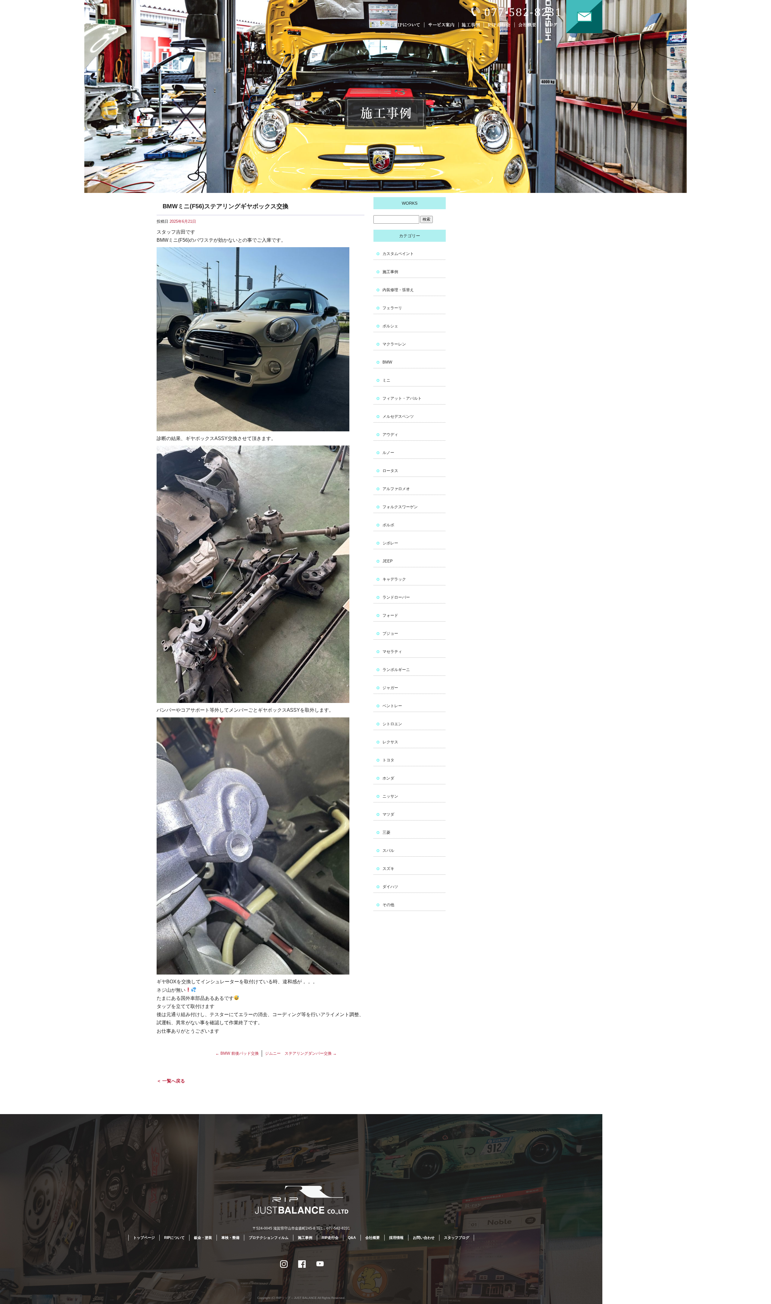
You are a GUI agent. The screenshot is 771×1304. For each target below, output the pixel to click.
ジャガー (390, 687)
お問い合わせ (584, 16)
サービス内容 (441, 25)
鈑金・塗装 (203, 1238)
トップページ (381, 25)
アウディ (390, 434)
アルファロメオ (396, 489)
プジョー (390, 633)
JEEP (387, 561)
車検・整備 (230, 1238)
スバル (388, 850)
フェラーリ (392, 308)
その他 (388, 904)
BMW (387, 362)
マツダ (388, 814)
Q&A (352, 1238)
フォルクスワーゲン (400, 507)
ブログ (555, 25)
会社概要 (528, 25)
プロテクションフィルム (269, 1238)
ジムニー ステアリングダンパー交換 (301, 1053)
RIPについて (408, 25)
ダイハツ (390, 886)
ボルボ (388, 525)
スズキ (388, 868)
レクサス (390, 742)
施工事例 (472, 25)
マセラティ (392, 651)
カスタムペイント (398, 253)
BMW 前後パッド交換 (237, 1053)
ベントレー (392, 706)
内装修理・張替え (398, 290)
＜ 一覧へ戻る (171, 1080)
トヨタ (388, 760)
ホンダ (388, 778)
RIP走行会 (500, 25)
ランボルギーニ (396, 669)
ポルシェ (390, 326)
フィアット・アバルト (402, 398)
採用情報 (396, 1238)
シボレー (390, 543)
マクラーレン (394, 344)
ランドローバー (396, 597)
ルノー (388, 452)
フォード (390, 615)
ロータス (390, 470)
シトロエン (392, 724)
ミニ (386, 380)
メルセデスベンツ (398, 416)
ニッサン (390, 796)
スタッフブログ (456, 1238)
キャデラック (394, 579)
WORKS (409, 203)
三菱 (386, 832)
